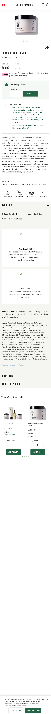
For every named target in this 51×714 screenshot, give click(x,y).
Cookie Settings (16, 710)
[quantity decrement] (12, 94)
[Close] (47, 699)
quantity (13, 89)
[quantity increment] (20, 94)
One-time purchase (18, 84)
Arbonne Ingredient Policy (13, 365)
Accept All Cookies (33, 710)
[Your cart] (47, 4)
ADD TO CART (31, 93)
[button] (4, 4)
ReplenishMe (15, 104)
